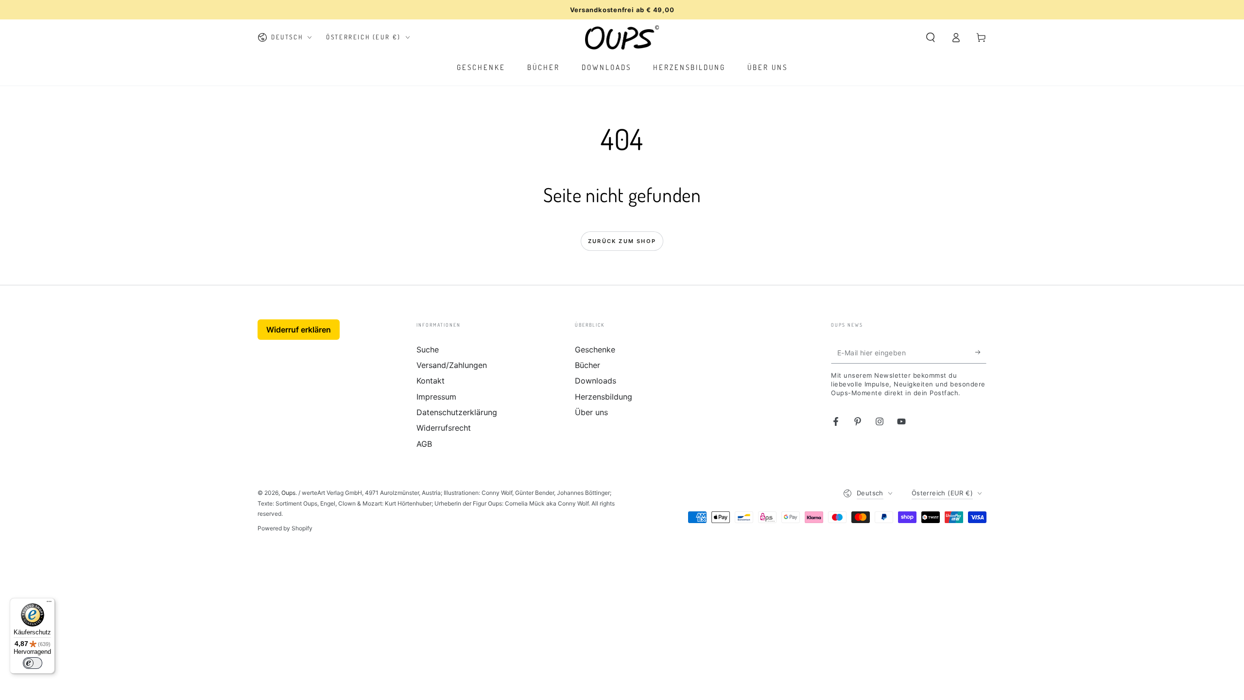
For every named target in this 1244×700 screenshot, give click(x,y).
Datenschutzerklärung (456, 412)
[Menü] (49, 604)
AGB (424, 444)
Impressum (436, 397)
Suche (427, 349)
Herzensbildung (603, 397)
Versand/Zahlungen (451, 365)
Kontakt (430, 380)
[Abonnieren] (980, 352)
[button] (930, 37)
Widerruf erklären (298, 329)
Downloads (595, 380)
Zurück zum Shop (622, 241)
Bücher (587, 365)
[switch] (32, 663)
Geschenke (595, 349)
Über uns (591, 412)
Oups (288, 492)
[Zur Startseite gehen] (622, 37)
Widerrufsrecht (443, 428)
